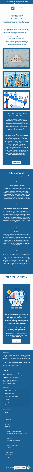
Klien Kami (7, 424)
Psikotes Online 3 (9, 454)
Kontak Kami (8, 426)
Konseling (7, 404)
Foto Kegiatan (8, 419)
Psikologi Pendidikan (9, 402)
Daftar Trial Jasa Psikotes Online (14, 431)
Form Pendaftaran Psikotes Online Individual (17, 433)
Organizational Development (11, 396)
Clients (6, 415)
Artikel (6, 412)
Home (6, 422)
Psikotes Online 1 (9, 450)
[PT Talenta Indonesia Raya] (16, 8)
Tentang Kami (8, 457)
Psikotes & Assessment (10, 390)
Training (7, 399)
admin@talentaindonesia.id (22, 1)
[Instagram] (16, 3)
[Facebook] (14, 3)
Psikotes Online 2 (9, 452)
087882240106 (10, 1)
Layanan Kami (8, 429)
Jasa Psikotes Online (9, 393)
